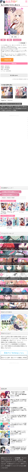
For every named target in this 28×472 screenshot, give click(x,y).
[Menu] (26, 2)
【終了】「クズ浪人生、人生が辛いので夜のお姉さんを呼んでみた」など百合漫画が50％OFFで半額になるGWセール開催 (14, 108)
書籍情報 (10, 100)
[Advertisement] (14, 174)
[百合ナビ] (9, 1)
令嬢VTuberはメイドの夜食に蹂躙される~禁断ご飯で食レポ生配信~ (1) (4, 213)
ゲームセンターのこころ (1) (22, 212)
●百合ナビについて (6, 458)
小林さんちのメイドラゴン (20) (9, 212)
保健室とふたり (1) (15, 226)
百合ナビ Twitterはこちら (14, 353)
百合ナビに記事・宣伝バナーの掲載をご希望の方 (14, 358)
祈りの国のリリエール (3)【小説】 (11, 104)
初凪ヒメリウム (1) (3, 226)
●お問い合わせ (19, 460)
